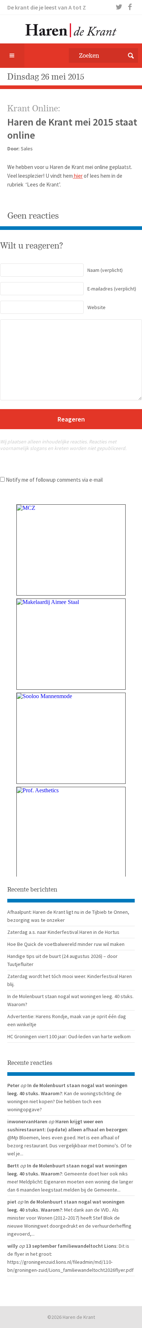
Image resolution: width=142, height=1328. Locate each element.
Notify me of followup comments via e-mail (54, 479)
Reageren (71, 419)
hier (78, 175)
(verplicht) (105, 270)
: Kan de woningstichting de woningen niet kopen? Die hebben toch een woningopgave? (64, 1101)
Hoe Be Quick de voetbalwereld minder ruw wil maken (66, 944)
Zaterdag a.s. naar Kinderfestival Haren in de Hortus (63, 932)
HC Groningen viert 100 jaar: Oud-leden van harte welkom (69, 1036)
